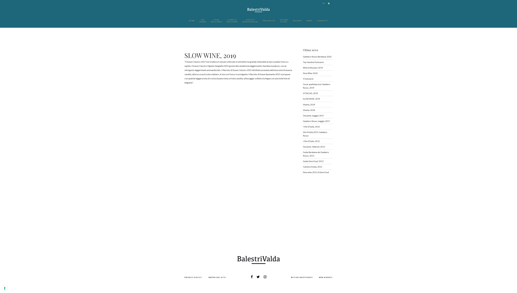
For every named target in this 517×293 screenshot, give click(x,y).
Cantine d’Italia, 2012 (312, 167)
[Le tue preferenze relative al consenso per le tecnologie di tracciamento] (4, 288)
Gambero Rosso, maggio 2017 (316, 121)
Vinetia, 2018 (309, 110)
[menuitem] (323, 3)
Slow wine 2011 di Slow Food (316, 172)
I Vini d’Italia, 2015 (311, 141)
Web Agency (326, 277)
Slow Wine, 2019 (311, 99)
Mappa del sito (217, 277)
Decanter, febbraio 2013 (314, 146)
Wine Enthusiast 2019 (313, 67)
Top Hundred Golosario (313, 62)
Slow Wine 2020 (310, 73)
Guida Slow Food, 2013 (313, 161)
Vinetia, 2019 (309, 104)
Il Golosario (308, 79)
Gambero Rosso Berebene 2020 (317, 56)
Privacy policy (193, 277)
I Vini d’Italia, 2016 (311, 126)
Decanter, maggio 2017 (313, 115)
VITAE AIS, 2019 (310, 93)
